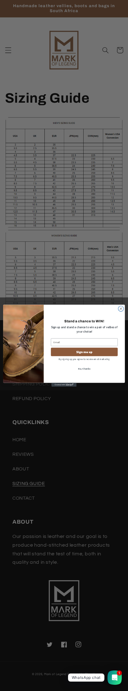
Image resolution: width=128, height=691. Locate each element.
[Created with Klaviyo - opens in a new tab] (64, 384)
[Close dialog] (121, 308)
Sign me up (84, 351)
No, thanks (84, 368)
